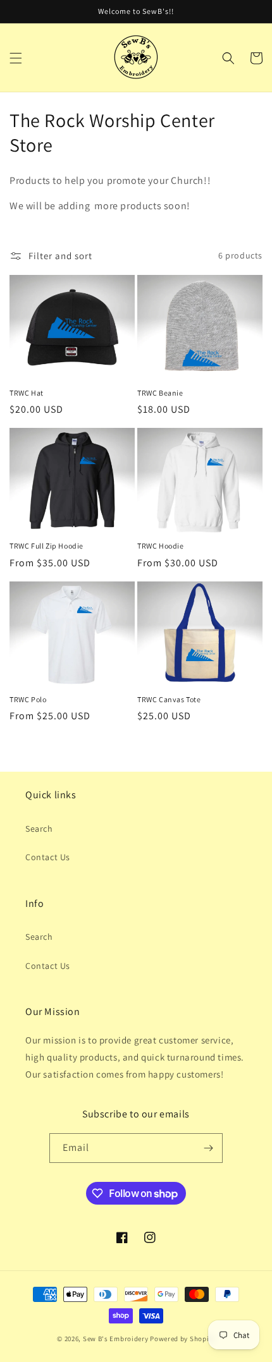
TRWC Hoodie (160, 545)
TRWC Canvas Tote (169, 699)
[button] (16, 58)
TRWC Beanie (160, 393)
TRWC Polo (27, 699)
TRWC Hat (26, 393)
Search (39, 828)
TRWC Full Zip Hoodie (46, 545)
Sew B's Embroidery (116, 1338)
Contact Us (47, 857)
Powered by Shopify (182, 1338)
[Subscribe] (208, 1148)
